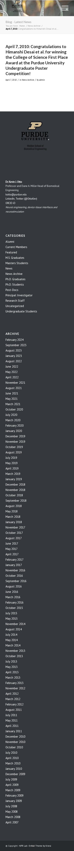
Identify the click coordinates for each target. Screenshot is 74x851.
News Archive (28, 79)
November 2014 (15, 624)
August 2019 (14, 452)
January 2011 (14, 731)
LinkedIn (10, 198)
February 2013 (14, 683)
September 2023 (16, 345)
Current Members (16, 247)
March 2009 (13, 790)
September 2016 (16, 581)
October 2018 (14, 495)
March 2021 (13, 404)
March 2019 (13, 474)
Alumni (10, 241)
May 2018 (12, 511)
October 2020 (14, 409)
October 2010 (14, 747)
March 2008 (13, 817)
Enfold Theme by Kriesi (40, 845)
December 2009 (15, 774)
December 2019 (15, 436)
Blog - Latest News (18, 22)
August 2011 (14, 710)
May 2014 (12, 640)
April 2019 (12, 468)
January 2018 (14, 522)
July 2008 (11, 806)
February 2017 (14, 559)
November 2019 (15, 441)
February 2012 (14, 704)
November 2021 (15, 382)
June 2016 (12, 592)
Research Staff (15, 300)
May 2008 (12, 811)
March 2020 (13, 420)
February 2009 (14, 795)
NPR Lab (23, 845)
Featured (11, 252)
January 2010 (14, 769)
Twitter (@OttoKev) (26, 198)
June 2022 (12, 366)
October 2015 (14, 608)
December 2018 (15, 484)
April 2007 (12, 822)
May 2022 (12, 372)
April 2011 (12, 726)
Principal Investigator (19, 295)
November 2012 (15, 688)
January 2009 (14, 801)
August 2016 (14, 586)
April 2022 (12, 377)
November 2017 (15, 527)
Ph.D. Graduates (15, 279)
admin (42, 79)
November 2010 (15, 742)
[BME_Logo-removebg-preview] (31, 8)
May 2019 (12, 463)
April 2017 (12, 554)
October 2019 (14, 447)
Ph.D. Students (15, 284)
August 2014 (14, 629)
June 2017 (12, 543)
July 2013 (11, 661)
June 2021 (12, 393)
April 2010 (12, 758)
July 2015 (11, 613)
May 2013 (12, 667)
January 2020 (14, 431)
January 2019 (14, 479)
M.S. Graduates (15, 258)
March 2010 (13, 763)
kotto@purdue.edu (16, 194)
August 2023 (14, 350)
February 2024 (14, 340)
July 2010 (11, 752)
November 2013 (15, 651)
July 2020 (11, 415)
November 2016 (15, 570)
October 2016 (14, 576)
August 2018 (14, 506)
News (9, 268)
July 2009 (11, 779)
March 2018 (13, 517)
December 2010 (15, 736)
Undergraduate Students (21, 311)
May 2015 (12, 618)
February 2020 (14, 425)
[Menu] (63, 8)
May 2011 (12, 720)
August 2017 (14, 538)
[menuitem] (63, 8)
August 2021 (14, 388)
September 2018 (16, 500)
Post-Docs (12, 290)
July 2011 (11, 715)
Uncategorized (15, 306)
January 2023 (14, 356)
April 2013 (12, 672)
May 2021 (12, 399)
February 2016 (14, 602)
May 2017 (12, 549)
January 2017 (14, 565)
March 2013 (13, 677)
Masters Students (17, 263)
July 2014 (11, 635)
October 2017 (14, 533)
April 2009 (12, 785)
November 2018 (15, 490)
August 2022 (14, 361)
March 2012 (13, 699)
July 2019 (11, 458)
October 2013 (14, 656)
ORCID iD (10, 203)
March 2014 (13, 645)
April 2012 (12, 693)
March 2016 (13, 597)
